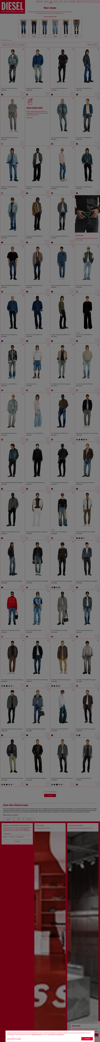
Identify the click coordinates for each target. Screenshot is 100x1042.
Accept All (87, 1038)
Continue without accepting (14, 1038)
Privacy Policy (51, 1034)
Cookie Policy (60, 1034)
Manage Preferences (37, 1034)
